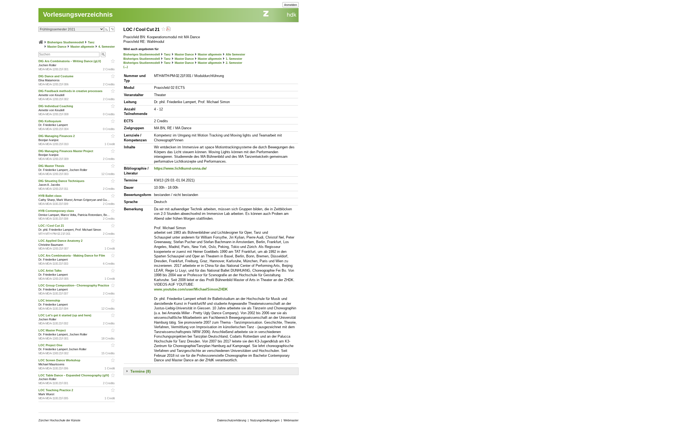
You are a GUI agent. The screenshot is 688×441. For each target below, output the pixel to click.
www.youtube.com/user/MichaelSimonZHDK (191, 289)
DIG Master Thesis (51, 165)
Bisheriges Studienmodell (65, 42)
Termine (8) (140, 371)
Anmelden (290, 4)
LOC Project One (50, 345)
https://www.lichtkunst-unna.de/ (180, 168)
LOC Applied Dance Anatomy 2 (60, 240)
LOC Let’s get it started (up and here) (65, 315)
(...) (125, 66)
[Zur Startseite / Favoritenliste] (40, 42)
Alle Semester (235, 54)
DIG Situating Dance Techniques (61, 181)
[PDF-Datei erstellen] (168, 29)
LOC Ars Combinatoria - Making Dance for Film (72, 255)
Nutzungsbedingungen (265, 420)
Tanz (91, 42)
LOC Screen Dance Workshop (59, 360)
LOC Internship (49, 300)
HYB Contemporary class (56, 210)
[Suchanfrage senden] (103, 54)
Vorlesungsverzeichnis (78, 14)
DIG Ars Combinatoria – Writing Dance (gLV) (70, 61)
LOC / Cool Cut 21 (51, 225)
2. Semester (234, 62)
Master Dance (56, 46)
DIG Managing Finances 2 (57, 136)
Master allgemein (82, 46)
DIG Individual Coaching (56, 106)
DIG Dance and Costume (56, 76)
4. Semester (106, 46)
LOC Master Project (52, 330)
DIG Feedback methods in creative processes (70, 91)
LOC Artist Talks (50, 270)
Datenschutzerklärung (231, 420)
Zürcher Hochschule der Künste (59, 420)
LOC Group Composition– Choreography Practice (74, 285)
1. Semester (234, 58)
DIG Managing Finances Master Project (66, 151)
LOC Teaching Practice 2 (56, 390)
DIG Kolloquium (50, 121)
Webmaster (291, 420)
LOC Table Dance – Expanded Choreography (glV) (74, 375)
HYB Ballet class (50, 195)
